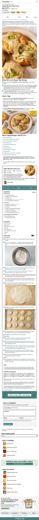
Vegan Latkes (6, 146)
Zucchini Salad (10, 443)
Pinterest (28, 158)
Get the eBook (5, 508)
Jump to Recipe (6, 12)
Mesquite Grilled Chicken (12, 492)
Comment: (6, 411)
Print (19, 187)
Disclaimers (24, 513)
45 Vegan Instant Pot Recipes (9, 154)
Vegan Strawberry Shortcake (9, 149)
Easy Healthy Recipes (18, 1)
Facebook (32, 158)
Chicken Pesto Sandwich (12, 447)
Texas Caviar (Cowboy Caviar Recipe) (11, 139)
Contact (34, 513)
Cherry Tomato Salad (11, 476)
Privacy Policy (5, 513)
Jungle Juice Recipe (11, 455)
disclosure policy (24, 19)
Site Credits (25, 515)
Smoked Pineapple (7, 147)
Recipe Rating (7, 407)
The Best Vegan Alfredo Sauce (9, 144)
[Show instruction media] (32, 235)
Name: (5, 418)
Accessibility (15, 513)
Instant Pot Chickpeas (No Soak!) (10, 141)
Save (31, 187)
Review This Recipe (14, 395)
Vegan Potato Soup (7, 142)
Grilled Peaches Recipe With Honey (14, 484)
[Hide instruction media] (35, 235)
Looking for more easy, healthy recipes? (19, 461)
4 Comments (5, 10)
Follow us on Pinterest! (19, 463)
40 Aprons (25, 161)
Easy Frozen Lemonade (11, 480)
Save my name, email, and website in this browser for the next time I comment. (18, 420)
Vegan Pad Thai (6, 151)
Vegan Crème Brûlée (7, 137)
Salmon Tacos (9, 488)
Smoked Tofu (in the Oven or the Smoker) (12, 153)
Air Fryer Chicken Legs (12, 451)
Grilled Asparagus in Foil (12, 472)
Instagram (7, 159)
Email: (22, 418)
